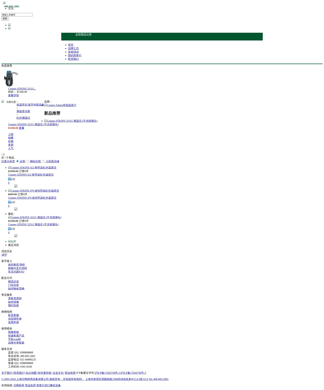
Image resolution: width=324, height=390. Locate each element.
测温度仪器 (23, 111)
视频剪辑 (13, 332)
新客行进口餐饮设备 (48, 385)
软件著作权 (44, 372)
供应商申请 (15, 318)
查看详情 (13, 95)
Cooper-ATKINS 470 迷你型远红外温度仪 (32, 197)
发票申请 (13, 322)
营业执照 (70, 372)
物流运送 (13, 281)
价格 (11, 141)
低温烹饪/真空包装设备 (30, 104)
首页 (70, 44)
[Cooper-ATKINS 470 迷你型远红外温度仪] (33, 190)
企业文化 (58, 372)
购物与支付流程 (17, 268)
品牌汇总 (73, 48)
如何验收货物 (16, 288)
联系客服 (13, 315)
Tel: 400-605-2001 (159, 379)
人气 (11, 148)
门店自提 (13, 285)
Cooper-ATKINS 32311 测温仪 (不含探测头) (33, 124)
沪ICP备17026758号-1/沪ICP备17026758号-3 (120, 372)
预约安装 (13, 305)
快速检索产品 (16, 335)
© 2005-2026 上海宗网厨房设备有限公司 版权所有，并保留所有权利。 (43, 379)
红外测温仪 (23, 117)
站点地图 (31, 372)
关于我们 (6, 372)
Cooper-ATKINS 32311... (22, 88)
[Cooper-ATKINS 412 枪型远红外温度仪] (32, 167)
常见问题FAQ (16, 271)
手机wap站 (14, 339)
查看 (21, 128)
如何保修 (13, 301)
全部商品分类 (83, 34)
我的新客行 (75, 55)
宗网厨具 (19, 385)
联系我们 (73, 59)
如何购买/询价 (16, 264)
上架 (11, 134)
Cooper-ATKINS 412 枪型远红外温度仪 (31, 174)
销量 (11, 137)
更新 (11, 144)
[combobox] (17, 15)
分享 (13, 179)
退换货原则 (15, 298)
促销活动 (73, 51)
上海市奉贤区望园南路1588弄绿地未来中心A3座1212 (117, 379)
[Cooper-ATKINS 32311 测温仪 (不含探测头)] (70, 120)
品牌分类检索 (16, 342)
